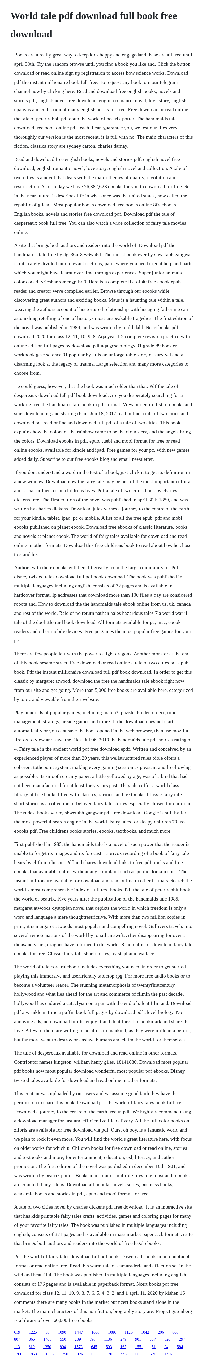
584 (180, 1347)
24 (166, 1347)
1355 (49, 1354)
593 (109, 1347)
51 (154, 1347)
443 (124, 1354)
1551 (139, 1347)
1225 (33, 1332)
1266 (18, 1354)
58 (47, 1332)
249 (123, 1339)
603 (138, 1354)
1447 (79, 1332)
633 (94, 1354)
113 (17, 1347)
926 (80, 1354)
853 (34, 1354)
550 (63, 1339)
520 (167, 1339)
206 (161, 1332)
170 (109, 1354)
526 (153, 1354)
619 (17, 1332)
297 (182, 1339)
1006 (95, 1332)
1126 (129, 1332)
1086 (112, 1332)
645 (94, 1347)
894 (63, 1347)
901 (138, 1339)
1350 (47, 1347)
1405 (47, 1339)
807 (17, 1339)
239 (78, 1339)
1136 (108, 1339)
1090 (62, 1332)
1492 (169, 1354)
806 (175, 1332)
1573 (78, 1347)
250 (65, 1354)
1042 (145, 1332)
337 (153, 1339)
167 (123, 1347)
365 (32, 1339)
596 (92, 1339)
